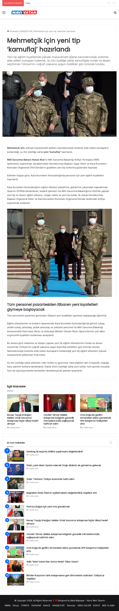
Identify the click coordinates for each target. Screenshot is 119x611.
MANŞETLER (26, 31)
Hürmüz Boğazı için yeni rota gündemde (48, 506)
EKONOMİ (36, 605)
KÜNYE (96, 605)
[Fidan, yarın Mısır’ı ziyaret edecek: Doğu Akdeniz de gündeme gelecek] (15, 469)
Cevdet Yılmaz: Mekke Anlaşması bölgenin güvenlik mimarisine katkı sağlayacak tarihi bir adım (59, 419)
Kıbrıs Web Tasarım (96, 600)
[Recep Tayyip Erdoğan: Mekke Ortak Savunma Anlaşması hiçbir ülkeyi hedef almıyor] (23, 403)
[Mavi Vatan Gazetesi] (24, 12)
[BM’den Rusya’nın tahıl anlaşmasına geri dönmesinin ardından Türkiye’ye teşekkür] (15, 579)
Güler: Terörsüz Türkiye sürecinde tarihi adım (50, 479)
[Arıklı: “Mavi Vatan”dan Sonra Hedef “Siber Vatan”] (15, 566)
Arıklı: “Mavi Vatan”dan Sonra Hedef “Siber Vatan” (52, 561)
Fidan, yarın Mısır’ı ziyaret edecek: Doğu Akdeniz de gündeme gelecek (59, 3)
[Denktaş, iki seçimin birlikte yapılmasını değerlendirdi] (15, 456)
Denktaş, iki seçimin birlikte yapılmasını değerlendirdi (54, 451)
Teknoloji (71, 605)
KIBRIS (8, 605)
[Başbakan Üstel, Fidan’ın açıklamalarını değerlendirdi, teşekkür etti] (15, 497)
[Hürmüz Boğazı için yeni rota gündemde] (15, 511)
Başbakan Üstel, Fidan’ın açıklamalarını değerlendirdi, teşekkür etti (61, 492)
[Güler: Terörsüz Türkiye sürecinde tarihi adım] (15, 483)
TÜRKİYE (25, 605)
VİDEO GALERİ (84, 605)
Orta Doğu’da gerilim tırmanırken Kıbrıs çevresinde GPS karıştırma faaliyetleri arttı (95, 419)
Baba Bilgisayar (77, 600)
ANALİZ (46, 605)
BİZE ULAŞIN (108, 605)
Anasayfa (13, 31)
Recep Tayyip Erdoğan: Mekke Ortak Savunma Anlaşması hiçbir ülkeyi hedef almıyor (22, 419)
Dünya (16, 605)
